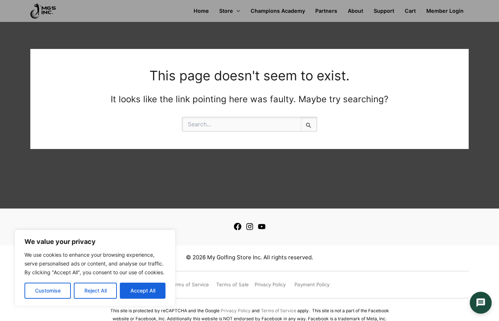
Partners (326, 11)
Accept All (142, 290)
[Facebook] (237, 226)
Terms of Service (278, 310)
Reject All (95, 290)
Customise (48, 290)
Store (226, 11)
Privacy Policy (236, 310)
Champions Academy (278, 11)
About (355, 11)
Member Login (445, 11)
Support (384, 11)
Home (201, 11)
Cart (410, 11)
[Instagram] (250, 226)
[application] (236, 11)
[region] (95, 268)
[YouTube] (262, 226)
